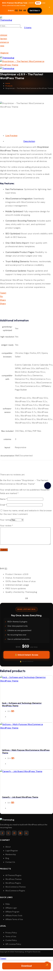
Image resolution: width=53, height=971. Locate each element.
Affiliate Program (12, 912)
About (8, 847)
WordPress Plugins (13, 883)
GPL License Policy (13, 944)
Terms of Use (10, 936)
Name (3, 499)
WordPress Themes (13, 879)
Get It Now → (35, 10)
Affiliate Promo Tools (13, 915)
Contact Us (10, 862)
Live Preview (11, 135)
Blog (7, 858)
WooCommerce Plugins (15, 891)
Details (27, 684)
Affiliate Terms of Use (14, 919)
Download (26, 966)
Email (3, 504)
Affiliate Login (11, 908)
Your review (6, 525)
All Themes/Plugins (13, 875)
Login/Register (11, 850)
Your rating (5, 519)
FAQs (7, 904)
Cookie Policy (11, 940)
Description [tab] (29, 141)
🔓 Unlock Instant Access (26, 655)
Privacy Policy (11, 932)
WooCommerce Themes (15, 887)
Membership (10, 854)
